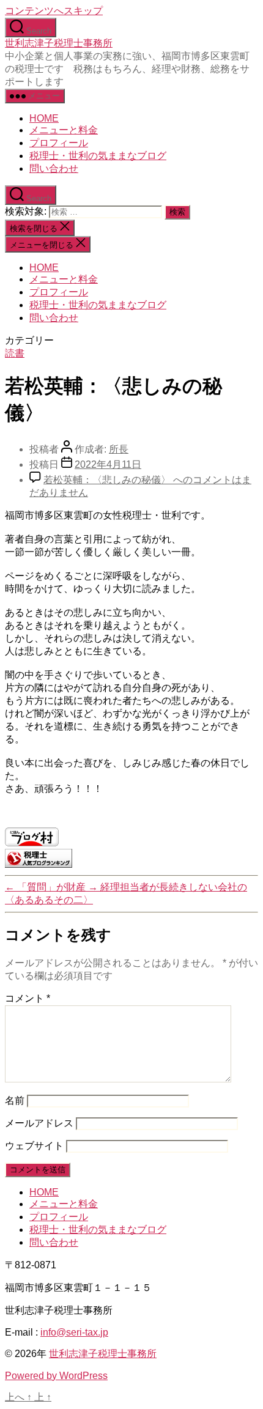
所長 (118, 449)
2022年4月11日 (108, 464)
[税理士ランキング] (38, 864)
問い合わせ (53, 168)
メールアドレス (39, 1123)
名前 (14, 1100)
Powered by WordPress (56, 1375)
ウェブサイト (34, 1146)
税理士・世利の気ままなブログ (97, 155)
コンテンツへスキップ (54, 11)
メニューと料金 (63, 130)
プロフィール (58, 143)
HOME (44, 118)
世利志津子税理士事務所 (59, 43)
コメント (27, 998)
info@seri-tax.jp (74, 1332)
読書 (14, 353)
